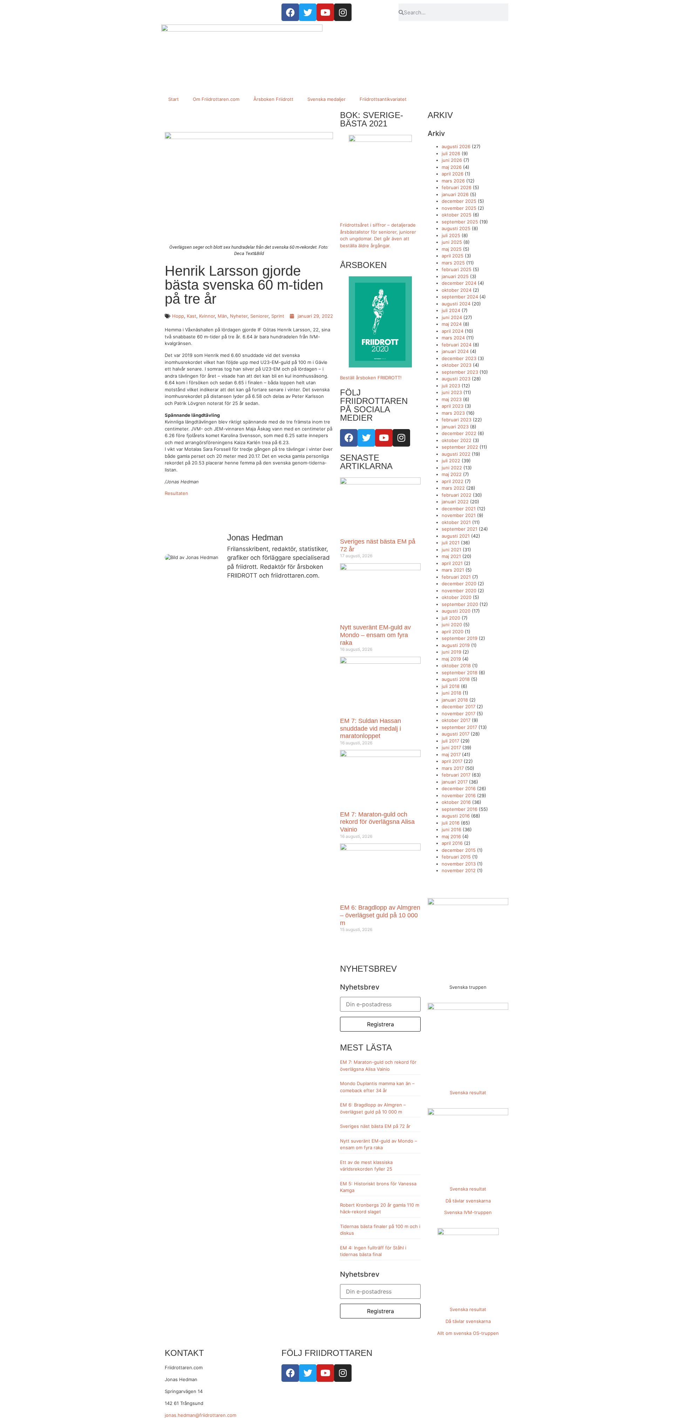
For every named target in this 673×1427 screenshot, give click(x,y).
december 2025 (459, 201)
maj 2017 (451, 754)
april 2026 (452, 174)
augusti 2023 (456, 378)
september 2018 (459, 672)
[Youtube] (384, 438)
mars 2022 (453, 488)
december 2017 (458, 706)
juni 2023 (452, 392)
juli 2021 (451, 542)
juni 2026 (452, 160)
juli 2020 (451, 618)
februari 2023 (456, 419)
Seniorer (259, 316)
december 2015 (459, 850)
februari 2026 (456, 187)
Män (222, 316)
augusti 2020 (456, 611)
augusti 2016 (456, 816)
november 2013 (459, 864)
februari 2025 (456, 269)
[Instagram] (401, 438)
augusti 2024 (456, 303)
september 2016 (459, 809)
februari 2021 (456, 577)
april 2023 (452, 406)
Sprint (277, 316)
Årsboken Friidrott (273, 99)
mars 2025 (453, 263)
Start (173, 99)
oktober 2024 (456, 290)
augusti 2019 (456, 645)
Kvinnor (207, 316)
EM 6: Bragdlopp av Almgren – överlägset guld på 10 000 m (380, 915)
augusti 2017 (455, 734)
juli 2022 (451, 460)
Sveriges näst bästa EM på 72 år (375, 1126)
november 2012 (459, 870)
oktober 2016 (456, 802)
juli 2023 (451, 385)
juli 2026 (451, 153)
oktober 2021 (456, 522)
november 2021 (459, 515)
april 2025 (452, 255)
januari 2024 (455, 351)
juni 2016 (451, 829)
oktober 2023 (456, 365)
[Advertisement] (336, 42)
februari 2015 (456, 857)
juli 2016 (451, 823)
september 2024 (460, 296)
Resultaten (176, 493)
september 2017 (459, 727)
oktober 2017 (456, 720)
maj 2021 (451, 556)
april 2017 (452, 761)
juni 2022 (452, 467)
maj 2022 (452, 474)
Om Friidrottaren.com (216, 99)
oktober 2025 (456, 215)
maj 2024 (452, 324)
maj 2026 (452, 167)
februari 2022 (456, 495)
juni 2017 (451, 747)
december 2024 (459, 283)
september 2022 (460, 447)
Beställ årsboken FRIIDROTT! (371, 377)
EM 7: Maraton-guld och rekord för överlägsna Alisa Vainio (377, 822)
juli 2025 (451, 235)
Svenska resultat (468, 1092)
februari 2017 (456, 775)
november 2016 (459, 795)
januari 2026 (455, 194)
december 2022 (459, 433)
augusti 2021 (456, 536)
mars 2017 (453, 768)
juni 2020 (452, 624)
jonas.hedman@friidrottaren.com (200, 1415)
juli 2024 (451, 310)
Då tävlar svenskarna (468, 1201)
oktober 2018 (456, 665)
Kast (191, 316)
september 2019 (459, 638)
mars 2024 (453, 337)
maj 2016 (451, 836)
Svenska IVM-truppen (468, 1212)
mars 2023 (453, 413)
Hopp (178, 316)
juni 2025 (452, 242)
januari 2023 (455, 426)
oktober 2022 (456, 440)
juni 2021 (451, 549)
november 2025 (459, 208)
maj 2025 (452, 249)
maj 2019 (451, 659)
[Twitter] (366, 438)
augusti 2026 (456, 146)
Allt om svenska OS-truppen (468, 1333)
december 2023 (459, 358)
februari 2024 (456, 344)
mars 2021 (453, 570)
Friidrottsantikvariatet (383, 99)
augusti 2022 (456, 454)
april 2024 (452, 331)
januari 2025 (455, 276)
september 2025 (460, 222)
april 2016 (452, 843)
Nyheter (238, 316)
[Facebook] (349, 438)
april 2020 (452, 631)
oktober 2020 (456, 597)
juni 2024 (452, 317)
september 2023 (460, 372)
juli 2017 (450, 741)
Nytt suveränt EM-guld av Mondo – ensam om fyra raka (375, 635)
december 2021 (459, 508)
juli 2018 (451, 686)
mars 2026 (453, 181)
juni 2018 (451, 693)
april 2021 (452, 563)
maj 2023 (452, 399)
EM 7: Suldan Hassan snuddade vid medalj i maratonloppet (370, 728)
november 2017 (458, 713)
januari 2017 (455, 782)
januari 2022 (455, 501)
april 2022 (452, 481)
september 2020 (460, 604)
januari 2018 (455, 700)
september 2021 (459, 529)
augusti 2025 (456, 228)
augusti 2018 (456, 679)
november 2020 (459, 590)
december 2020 (459, 583)
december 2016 (459, 788)
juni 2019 (451, 652)
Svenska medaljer (326, 99)
